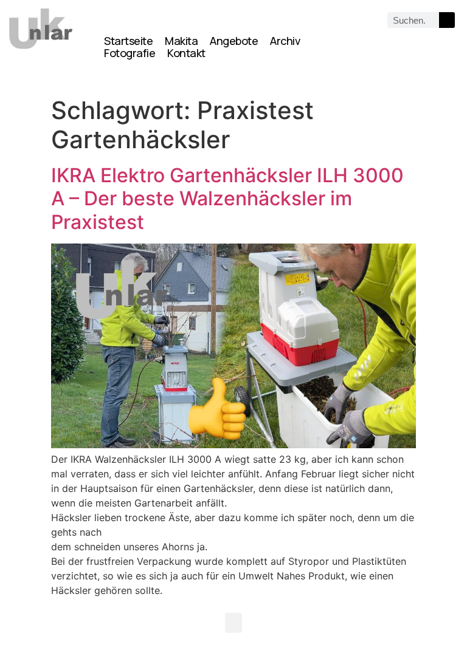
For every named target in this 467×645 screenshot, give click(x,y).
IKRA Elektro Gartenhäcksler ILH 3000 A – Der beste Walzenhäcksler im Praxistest (227, 198)
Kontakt (186, 53)
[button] (233, 623)
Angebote (234, 41)
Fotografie (129, 53)
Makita (181, 41)
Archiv (285, 41)
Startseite (128, 41)
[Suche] (447, 20)
